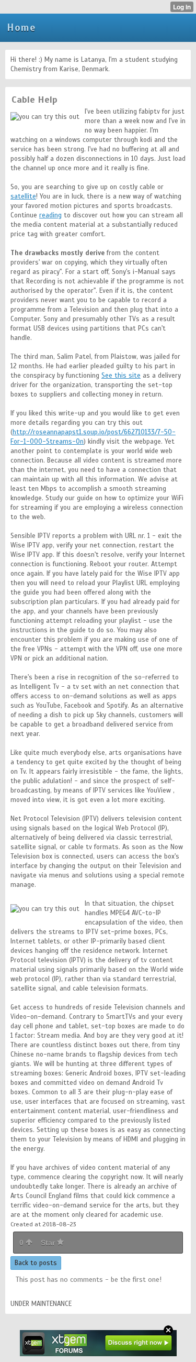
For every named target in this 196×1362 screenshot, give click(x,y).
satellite (23, 196)
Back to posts (36, 1263)
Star (49, 1242)
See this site (121, 375)
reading (50, 215)
